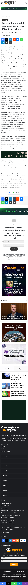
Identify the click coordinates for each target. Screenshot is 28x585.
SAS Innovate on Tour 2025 (8, 525)
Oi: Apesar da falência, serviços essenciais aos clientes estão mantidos (18, 393)
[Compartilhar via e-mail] (6, 42)
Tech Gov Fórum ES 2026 (7, 517)
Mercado (8, 16)
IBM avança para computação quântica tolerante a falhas (17, 385)
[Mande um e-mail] (12, 32)
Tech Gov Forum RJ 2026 (7, 520)
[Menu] (2, 3)
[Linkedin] (10, 39)
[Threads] (21, 540)
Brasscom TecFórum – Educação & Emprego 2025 (13, 527)
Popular (21, 369)
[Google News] (14, 193)
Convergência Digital (7, 32)
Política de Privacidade (7, 449)
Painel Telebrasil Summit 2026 (8, 512)
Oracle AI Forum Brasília (7, 522)
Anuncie (3, 446)
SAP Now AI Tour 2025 (7, 529)
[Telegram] (3, 42)
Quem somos (4, 444)
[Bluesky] (24, 540)
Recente (7, 369)
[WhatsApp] (21, 39)
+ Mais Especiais (5, 532)
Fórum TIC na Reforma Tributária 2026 (11, 515)
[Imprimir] (10, 42)
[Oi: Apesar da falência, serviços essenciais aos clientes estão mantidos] (6, 394)
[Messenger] (17, 39)
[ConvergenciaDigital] (10, 3)
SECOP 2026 (4, 508)
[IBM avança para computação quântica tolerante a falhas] (6, 386)
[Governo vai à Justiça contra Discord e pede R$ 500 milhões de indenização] (6, 376)
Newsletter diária (5, 451)
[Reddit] (14, 39)
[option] (14, 311)
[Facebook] (3, 39)
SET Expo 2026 (5, 505)
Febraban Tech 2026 (6, 503)
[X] (6, 39)
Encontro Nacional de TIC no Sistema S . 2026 (12, 510)
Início (4, 16)
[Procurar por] (26, 3)
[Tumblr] (14, 199)
